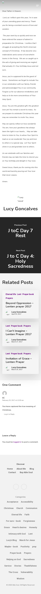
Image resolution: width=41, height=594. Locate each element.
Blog (32, 469)
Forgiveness (29, 521)
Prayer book (28, 294)
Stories (17, 566)
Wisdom (20, 578)
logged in (17, 442)
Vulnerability (27, 572)
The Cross (13, 572)
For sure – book (13, 521)
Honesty (33, 527)
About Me (21, 469)
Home (10, 469)
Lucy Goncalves (20, 209)
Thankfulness (30, 566)
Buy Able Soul (26, 472)
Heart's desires (19, 527)
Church (19, 508)
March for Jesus (27, 540)
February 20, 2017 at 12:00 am (13, 400)
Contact (12, 472)
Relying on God (13, 559)
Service (8, 566)
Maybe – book (11, 546)
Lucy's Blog (11, 540)
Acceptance (12, 502)
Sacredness (29, 559)
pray (34, 546)
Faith (27, 514)
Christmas (9, 508)
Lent (19, 294)
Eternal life (11, 294)
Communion (31, 508)
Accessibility (27, 502)
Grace (7, 527)
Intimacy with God (17, 534)
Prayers (9, 298)
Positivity (25, 546)
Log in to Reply (9, 414)
